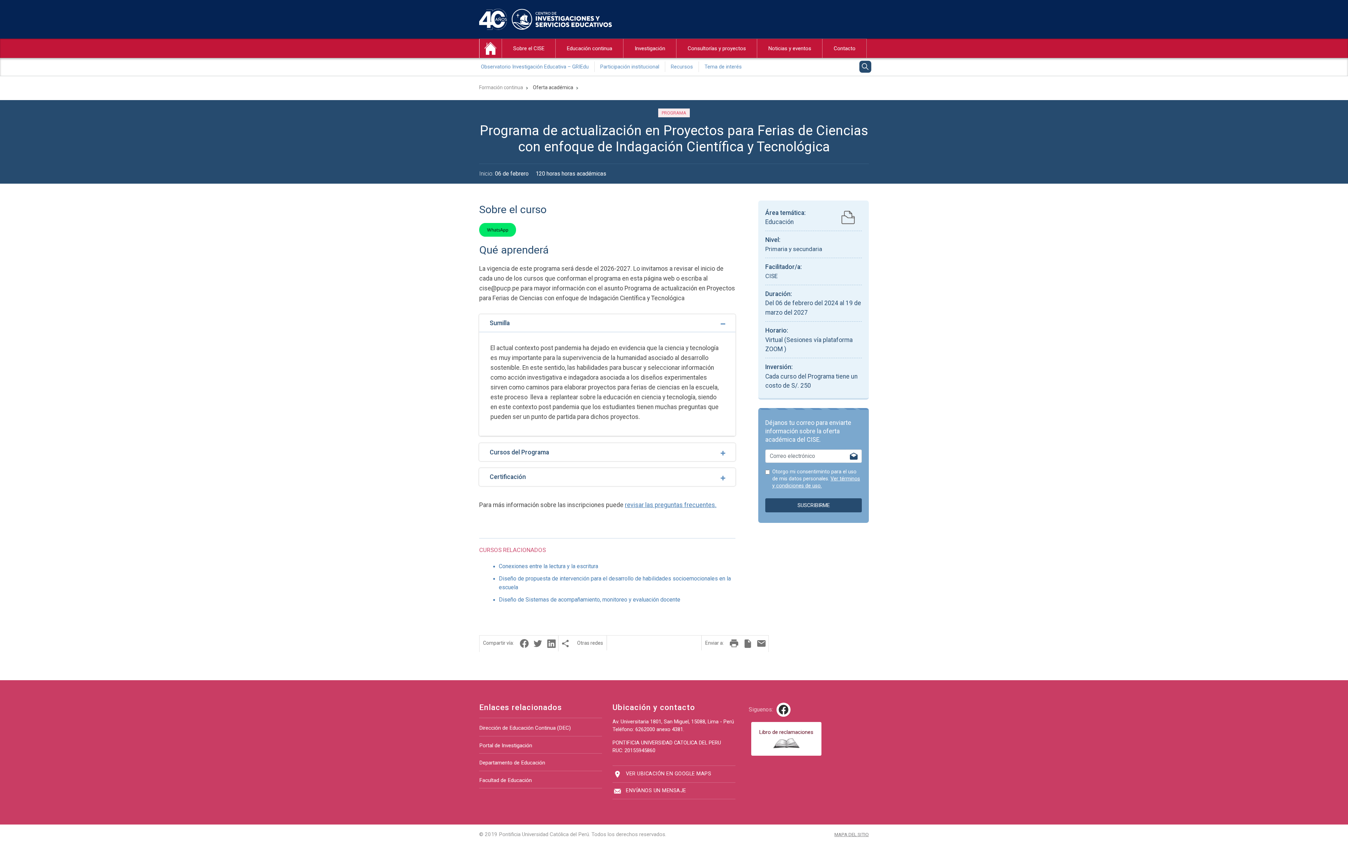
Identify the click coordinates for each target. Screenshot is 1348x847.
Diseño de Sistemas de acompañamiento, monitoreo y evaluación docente (589, 599)
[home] (491, 48)
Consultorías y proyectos (717, 48)
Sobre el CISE (528, 48)
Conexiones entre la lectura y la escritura (548, 566)
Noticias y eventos (789, 48)
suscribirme (814, 505)
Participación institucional (629, 67)
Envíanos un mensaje (656, 791)
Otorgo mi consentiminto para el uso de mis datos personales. (816, 479)
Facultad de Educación (505, 780)
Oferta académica (553, 87)
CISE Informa (522, 80)
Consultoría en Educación (710, 80)
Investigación (650, 48)
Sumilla (500, 323)
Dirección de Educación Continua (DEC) (525, 728)
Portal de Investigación (505, 745)
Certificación (508, 476)
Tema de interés (723, 67)
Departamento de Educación (512, 763)
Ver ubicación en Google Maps (668, 774)
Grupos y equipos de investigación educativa (679, 80)
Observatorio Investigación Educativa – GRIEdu (535, 67)
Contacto (844, 48)
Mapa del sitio (851, 834)
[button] (524, 643)
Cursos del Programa (519, 452)
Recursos (682, 67)
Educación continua (589, 48)
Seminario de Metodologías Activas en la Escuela (617, 80)
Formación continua (501, 87)
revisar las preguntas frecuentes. (670, 504)
